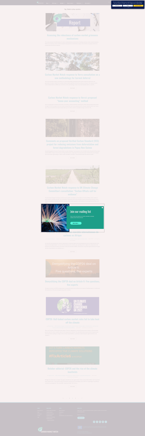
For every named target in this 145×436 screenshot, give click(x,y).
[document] (72, 218)
